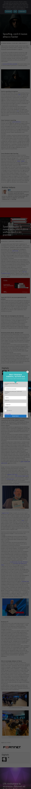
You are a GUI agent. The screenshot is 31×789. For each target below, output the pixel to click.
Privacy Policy (8, 414)
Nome (6, 393)
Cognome (7, 400)
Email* (6, 384)
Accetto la (9, 410)
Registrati (15, 416)
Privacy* (6, 407)
